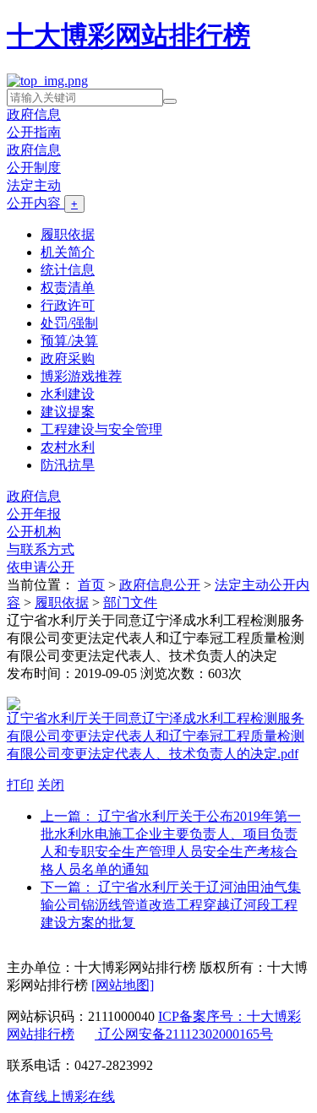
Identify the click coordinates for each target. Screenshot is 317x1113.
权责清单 (68, 287)
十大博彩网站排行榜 (128, 35)
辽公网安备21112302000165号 (184, 1034)
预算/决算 (69, 341)
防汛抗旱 (68, 465)
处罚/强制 (69, 323)
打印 (20, 785)
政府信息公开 (159, 585)
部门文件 (130, 602)
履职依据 (68, 234)
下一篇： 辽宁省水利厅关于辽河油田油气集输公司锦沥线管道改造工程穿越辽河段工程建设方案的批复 (171, 905)
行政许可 (68, 305)
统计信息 (68, 270)
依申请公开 (40, 567)
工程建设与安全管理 (101, 429)
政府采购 (68, 358)
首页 (91, 585)
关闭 (50, 785)
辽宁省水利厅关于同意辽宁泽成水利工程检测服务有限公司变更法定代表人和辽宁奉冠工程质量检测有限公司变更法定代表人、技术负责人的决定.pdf (155, 736)
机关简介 (68, 252)
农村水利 (68, 447)
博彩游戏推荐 (81, 376)
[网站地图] (122, 985)
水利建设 (68, 394)
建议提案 (68, 411)
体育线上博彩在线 (61, 1096)
